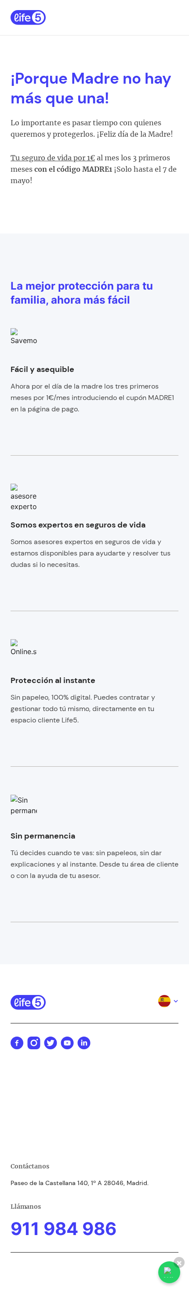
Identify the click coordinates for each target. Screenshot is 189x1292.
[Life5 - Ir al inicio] (28, 17)
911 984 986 (63, 1228)
